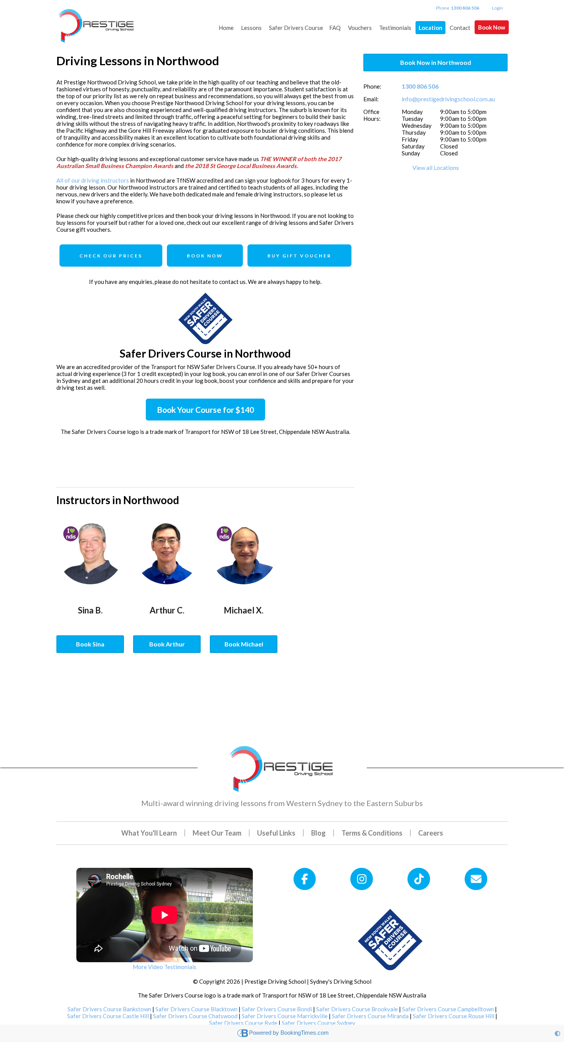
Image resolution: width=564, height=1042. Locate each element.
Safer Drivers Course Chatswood (195, 1015)
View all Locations (435, 167)
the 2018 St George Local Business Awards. (241, 165)
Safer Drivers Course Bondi (277, 1009)
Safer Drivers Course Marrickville (285, 1015)
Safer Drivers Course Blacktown (196, 1009)
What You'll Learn (149, 832)
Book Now (491, 27)
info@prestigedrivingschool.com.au (448, 98)
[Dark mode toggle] (557, 1033)
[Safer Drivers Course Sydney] (390, 938)
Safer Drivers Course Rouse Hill (453, 1015)
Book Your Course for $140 (205, 409)
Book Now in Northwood (435, 62)
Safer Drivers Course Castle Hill (108, 1015)
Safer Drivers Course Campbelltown (448, 1009)
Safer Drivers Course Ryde (243, 1022)
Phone (457, 8)
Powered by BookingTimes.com (289, 1032)
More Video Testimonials (164, 966)
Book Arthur (167, 644)
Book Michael (243, 644)
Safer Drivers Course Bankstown (109, 1009)
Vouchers (360, 27)
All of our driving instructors (92, 180)
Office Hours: (372, 115)
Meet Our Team (217, 832)
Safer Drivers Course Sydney (318, 1022)
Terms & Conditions (371, 832)
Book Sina (90, 644)
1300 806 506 (420, 86)
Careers (430, 832)
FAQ (335, 27)
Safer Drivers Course (296, 27)
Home (226, 27)
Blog (318, 832)
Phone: (372, 86)
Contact (460, 27)
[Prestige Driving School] (96, 22)
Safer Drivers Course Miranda (370, 1015)
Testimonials (395, 27)
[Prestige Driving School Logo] (282, 766)
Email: (371, 99)
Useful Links (276, 832)
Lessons (251, 27)
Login (497, 8)
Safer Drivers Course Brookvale (357, 1009)
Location (430, 27)
